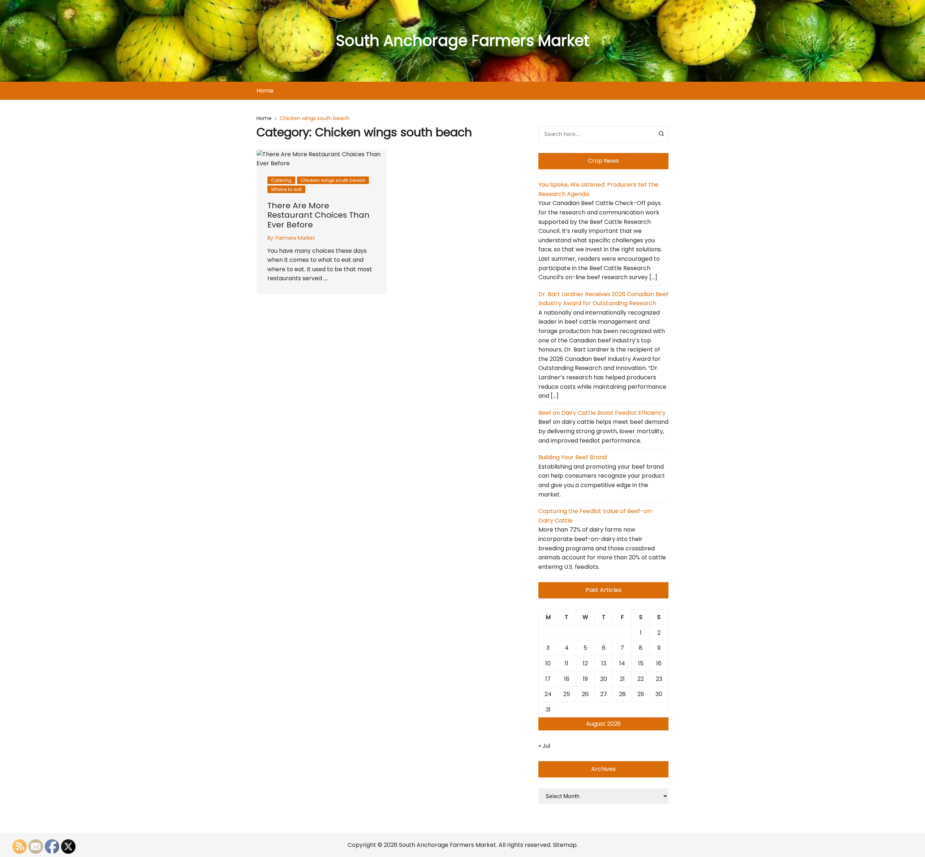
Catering (281, 180)
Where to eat (286, 189)
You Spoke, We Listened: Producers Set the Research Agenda (598, 189)
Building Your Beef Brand (572, 457)
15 (641, 663)
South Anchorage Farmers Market (462, 40)
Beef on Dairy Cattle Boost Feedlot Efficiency (602, 413)
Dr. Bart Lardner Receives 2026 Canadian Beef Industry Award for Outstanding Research (603, 299)
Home (265, 90)
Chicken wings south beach (333, 180)
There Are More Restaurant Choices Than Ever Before (318, 215)
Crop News (603, 161)
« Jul (544, 746)
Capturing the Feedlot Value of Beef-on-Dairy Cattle (596, 516)
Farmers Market (295, 238)
